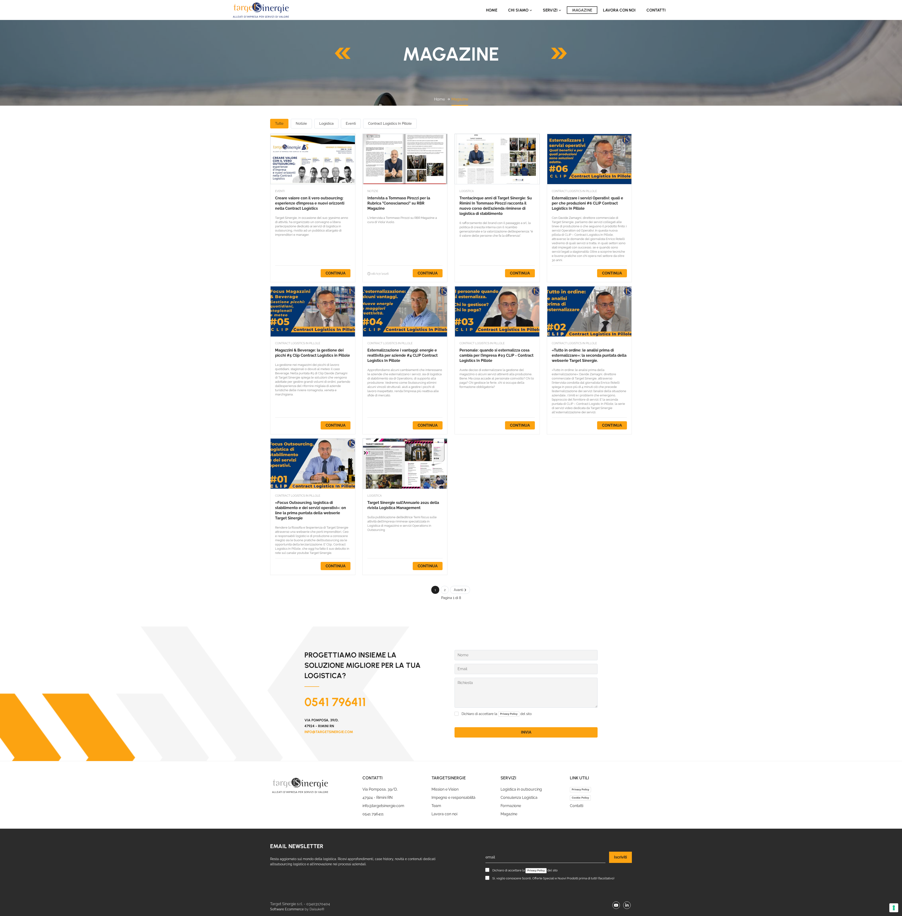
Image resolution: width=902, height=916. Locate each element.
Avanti (459, 590)
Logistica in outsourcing (521, 789)
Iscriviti (620, 857)
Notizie (301, 123)
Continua (336, 273)
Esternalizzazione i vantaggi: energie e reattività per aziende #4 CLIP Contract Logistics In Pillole (402, 355)
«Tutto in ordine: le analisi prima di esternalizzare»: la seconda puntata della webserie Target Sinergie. (589, 355)
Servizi (551, 10)
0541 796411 (335, 702)
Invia (526, 732)
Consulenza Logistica (519, 797)
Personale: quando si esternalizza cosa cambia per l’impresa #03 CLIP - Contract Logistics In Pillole (496, 355)
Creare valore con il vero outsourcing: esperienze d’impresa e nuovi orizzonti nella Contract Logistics (309, 203)
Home (491, 10)
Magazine (582, 10)
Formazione (511, 806)
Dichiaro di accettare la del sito (497, 714)
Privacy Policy (580, 789)
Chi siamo (518, 10)
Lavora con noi (619, 10)
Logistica (326, 123)
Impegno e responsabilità (453, 797)
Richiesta (465, 683)
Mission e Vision (445, 789)
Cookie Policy (580, 797)
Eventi (351, 123)
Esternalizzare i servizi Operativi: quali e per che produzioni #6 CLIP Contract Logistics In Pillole (587, 203)
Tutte (279, 123)
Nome (463, 655)
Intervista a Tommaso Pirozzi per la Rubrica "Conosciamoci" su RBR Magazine (398, 203)
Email (462, 669)
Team (436, 806)
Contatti (656, 10)
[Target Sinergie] (312, 785)
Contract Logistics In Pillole (390, 123)
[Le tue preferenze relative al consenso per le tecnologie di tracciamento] (893, 907)
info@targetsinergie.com (328, 732)
